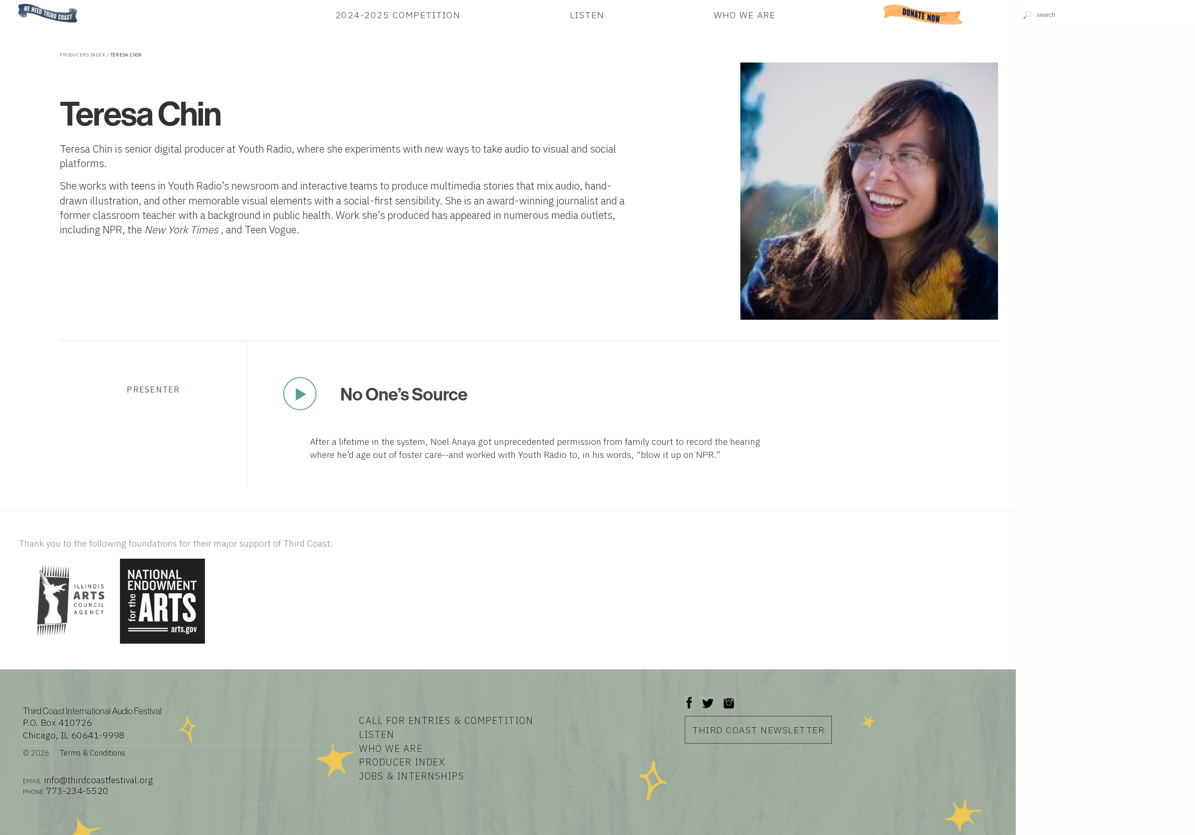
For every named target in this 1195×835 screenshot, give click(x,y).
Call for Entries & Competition (446, 720)
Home (15, 4)
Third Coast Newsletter (758, 730)
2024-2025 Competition (398, 15)
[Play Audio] (1105, 120)
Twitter (707, 698)
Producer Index (402, 762)
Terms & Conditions (92, 753)
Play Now (300, 394)
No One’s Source (404, 394)
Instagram (729, 698)
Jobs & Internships (411, 776)
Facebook (689, 698)
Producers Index (82, 55)
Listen (587, 15)
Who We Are (744, 15)
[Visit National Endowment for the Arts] (162, 644)
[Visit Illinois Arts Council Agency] (68, 644)
